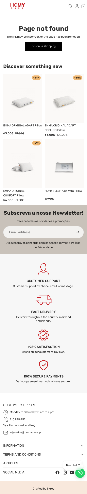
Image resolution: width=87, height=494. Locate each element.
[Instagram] (64, 472)
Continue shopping (44, 46)
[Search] (70, 6)
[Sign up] (77, 232)
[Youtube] (71, 472)
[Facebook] (57, 472)
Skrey (50, 488)
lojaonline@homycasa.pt (26, 432)
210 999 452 (17, 419)
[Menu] (5, 6)
